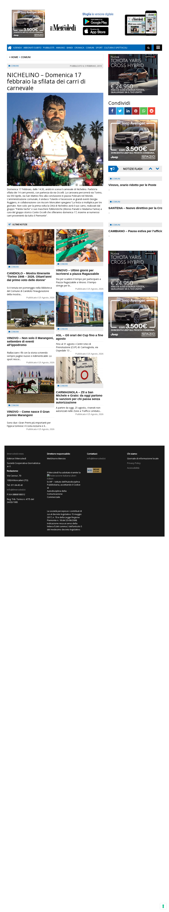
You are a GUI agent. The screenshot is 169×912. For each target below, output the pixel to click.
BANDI (70, 47)
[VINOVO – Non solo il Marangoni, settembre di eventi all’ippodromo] (30, 315)
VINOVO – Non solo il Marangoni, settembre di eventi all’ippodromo (30, 341)
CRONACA (79, 47)
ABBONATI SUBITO (32, 47)
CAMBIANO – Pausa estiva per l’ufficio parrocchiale (130, 232)
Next (157, 168)
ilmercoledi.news (15, 453)
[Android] (95, 21)
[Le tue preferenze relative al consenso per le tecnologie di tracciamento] (163, 906)
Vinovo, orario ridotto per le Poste (132, 185)
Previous (150, 168)
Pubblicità (48, 47)
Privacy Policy (134, 463)
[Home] (9, 47)
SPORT (99, 47)
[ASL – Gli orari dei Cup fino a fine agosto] (79, 309)
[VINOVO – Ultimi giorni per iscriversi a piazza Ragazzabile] (79, 245)
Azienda (17, 47)
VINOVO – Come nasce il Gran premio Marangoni (28, 413)
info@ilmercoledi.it (16, 489)
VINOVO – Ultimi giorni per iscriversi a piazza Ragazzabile (77, 272)
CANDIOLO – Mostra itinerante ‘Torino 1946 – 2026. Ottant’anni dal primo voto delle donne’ (29, 277)
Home (14, 57)
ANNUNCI (60, 47)
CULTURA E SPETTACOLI (115, 47)
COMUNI (90, 47)
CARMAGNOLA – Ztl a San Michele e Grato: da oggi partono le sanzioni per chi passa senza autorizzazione (79, 397)
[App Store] (96, 31)
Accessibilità (133, 467)
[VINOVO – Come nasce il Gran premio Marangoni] (30, 384)
